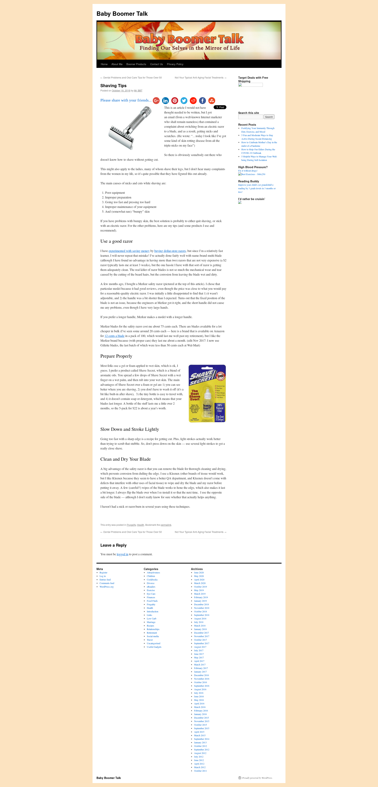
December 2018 (201, 604)
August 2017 (200, 646)
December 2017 (201, 632)
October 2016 (200, 682)
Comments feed (107, 583)
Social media (153, 636)
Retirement (152, 632)
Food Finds (152, 600)
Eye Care (151, 593)
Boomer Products (136, 64)
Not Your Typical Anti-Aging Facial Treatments (200, 77)
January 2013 (200, 742)
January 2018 (200, 629)
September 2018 (201, 614)
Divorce (150, 583)
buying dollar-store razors (170, 251)
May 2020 (199, 576)
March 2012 (200, 767)
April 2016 (199, 703)
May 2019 (199, 590)
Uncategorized (153, 643)
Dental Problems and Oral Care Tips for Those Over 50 (131, 77)
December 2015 (201, 717)
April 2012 (199, 763)
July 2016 (198, 692)
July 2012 (198, 756)
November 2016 (201, 678)
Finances (151, 597)
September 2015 (201, 728)
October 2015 (200, 724)
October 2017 (200, 639)
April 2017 (199, 660)
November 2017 (201, 636)
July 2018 (198, 622)
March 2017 (200, 664)
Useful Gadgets (154, 646)
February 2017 (201, 668)
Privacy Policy (175, 64)
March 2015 (200, 735)
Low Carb (151, 618)
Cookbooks (152, 579)
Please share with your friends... (126, 100)
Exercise (151, 590)
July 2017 (198, 650)
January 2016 (200, 714)
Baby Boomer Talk (122, 13)
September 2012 (201, 749)
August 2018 (200, 618)
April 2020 (199, 579)
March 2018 (200, 625)
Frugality (131, 524)
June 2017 (199, 653)
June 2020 (199, 572)
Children (151, 576)
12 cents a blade (114, 336)
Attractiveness (153, 572)
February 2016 (201, 710)
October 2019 (200, 586)
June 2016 (199, 696)
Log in (103, 576)
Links (149, 614)
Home (104, 64)
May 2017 (199, 657)
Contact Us (156, 64)
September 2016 (201, 685)
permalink (166, 524)
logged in (122, 554)
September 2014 (201, 738)
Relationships (153, 629)
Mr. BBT (138, 90)
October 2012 (200, 745)
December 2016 (201, 675)
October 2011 (200, 770)
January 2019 (200, 600)
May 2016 (199, 699)
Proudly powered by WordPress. (257, 777)
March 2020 (200, 583)
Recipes (150, 625)
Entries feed (105, 579)
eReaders (151, 586)
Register (103, 572)
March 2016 (200, 707)
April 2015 (199, 731)
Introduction (152, 611)
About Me (116, 64)
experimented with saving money (129, 251)
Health (140, 524)
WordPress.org (107, 586)
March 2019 (200, 593)
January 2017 (200, 671)
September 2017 (201, 643)
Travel (150, 639)
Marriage (151, 622)
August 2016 (200, 689)
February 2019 (201, 597)
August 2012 (200, 753)
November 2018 (201, 607)
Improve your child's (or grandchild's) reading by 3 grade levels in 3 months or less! (257, 188)
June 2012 (199, 760)
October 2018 (200, 611)
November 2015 (201, 721)
